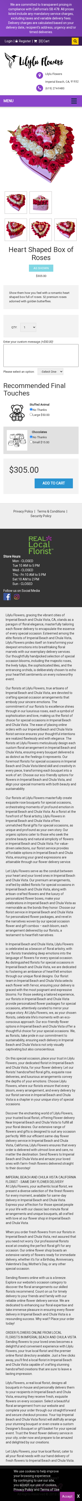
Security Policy (41, 516)
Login (9, 41)
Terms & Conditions (51, 511)
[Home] (33, 60)
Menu (8, 101)
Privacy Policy (23, 511)
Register (25, 41)
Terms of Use (49, 1489)
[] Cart (43, 41)
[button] (75, 41)
